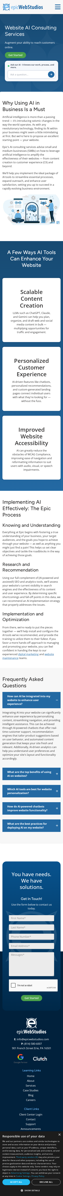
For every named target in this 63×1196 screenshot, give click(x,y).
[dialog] (31, 1163)
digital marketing (28, 654)
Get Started (32, 998)
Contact (31, 1119)
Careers (31, 1100)
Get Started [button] (15, 55)
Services (31, 1085)
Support (31, 1124)
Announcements (31, 1129)
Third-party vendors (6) (27, 1157)
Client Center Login (30, 1114)
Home (30, 1076)
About (30, 1081)
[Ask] (51, 74)
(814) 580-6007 (33, 1044)
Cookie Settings (23, 1176)
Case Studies (30, 1090)
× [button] (59, 1135)
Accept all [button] (16, 1182)
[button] (31, 700)
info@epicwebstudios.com (33, 1039)
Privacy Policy (38, 1176)
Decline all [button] (46, 1182)
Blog (30, 1095)
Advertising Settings (20, 1173)
